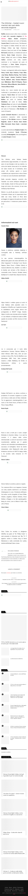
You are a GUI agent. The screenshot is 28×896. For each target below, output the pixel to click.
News (10, 887)
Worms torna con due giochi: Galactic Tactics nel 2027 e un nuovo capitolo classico (17, 717)
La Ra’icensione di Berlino (16, 658)
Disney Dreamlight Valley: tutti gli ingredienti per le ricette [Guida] (13, 775)
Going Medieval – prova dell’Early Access (18, 674)
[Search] (26, 2)
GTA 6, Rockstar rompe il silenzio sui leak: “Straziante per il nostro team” (18, 738)
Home (6, 887)
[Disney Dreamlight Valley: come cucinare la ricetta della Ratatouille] (14, 846)
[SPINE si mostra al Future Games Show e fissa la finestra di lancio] (5, 730)
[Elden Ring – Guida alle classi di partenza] (14, 826)
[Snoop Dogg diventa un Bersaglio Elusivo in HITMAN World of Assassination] (5, 709)
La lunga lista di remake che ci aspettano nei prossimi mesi (17, 649)
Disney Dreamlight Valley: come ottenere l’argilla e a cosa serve (13, 813)
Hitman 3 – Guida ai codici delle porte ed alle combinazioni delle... (13, 872)
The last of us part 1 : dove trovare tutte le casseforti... (13, 794)
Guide (22, 889)
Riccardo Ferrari (8, 29)
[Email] (17, 882)
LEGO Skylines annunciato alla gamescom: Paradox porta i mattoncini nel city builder (17, 696)
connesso (9, 572)
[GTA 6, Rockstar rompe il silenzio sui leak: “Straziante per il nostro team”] (5, 740)
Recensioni (20, 887)
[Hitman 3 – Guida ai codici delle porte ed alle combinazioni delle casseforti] (14, 865)
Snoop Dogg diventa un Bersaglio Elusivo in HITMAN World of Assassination (18, 707)
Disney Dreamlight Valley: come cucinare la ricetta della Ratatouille (14, 852)
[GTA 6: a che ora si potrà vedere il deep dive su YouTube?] (5, 688)
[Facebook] (10, 882)
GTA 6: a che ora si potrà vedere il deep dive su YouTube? (18, 685)
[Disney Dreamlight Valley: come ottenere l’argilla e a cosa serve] (14, 807)
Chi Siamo (21, 891)
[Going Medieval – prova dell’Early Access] (5, 677)
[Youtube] (15, 882)
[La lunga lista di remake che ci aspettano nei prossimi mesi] (5, 651)
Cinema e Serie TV (9, 889)
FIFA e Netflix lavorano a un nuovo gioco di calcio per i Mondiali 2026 (13, 642)
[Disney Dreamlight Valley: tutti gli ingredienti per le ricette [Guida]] (14, 768)
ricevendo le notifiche (5, 752)
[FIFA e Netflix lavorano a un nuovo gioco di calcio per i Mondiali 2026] (14, 628)
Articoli (14, 887)
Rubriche (17, 889)
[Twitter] (12, 882)
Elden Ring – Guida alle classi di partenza (12, 833)
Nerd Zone (15, 891)
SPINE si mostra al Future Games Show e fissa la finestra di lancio (18, 727)
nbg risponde (7, 891)
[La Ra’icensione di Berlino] (5, 662)
